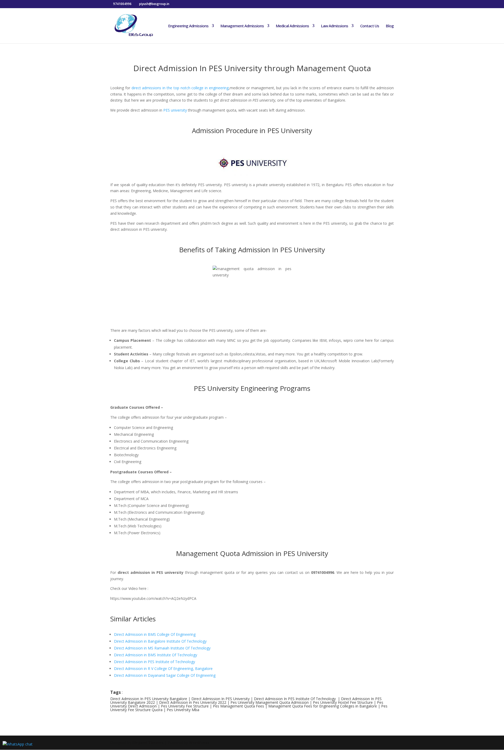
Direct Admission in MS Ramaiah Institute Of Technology (162, 648)
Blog (390, 26)
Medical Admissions (292, 26)
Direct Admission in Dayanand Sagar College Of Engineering (165, 675)
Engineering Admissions (188, 26)
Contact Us (369, 26)
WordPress (199, 742)
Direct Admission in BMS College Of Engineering (155, 634)
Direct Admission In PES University (220, 698)
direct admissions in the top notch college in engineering (180, 87)
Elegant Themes (148, 742)
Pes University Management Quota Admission (269, 702)
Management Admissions (242, 26)
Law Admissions (334, 26)
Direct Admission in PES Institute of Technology (154, 661)
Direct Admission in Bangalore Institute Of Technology (160, 641)
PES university (175, 110)
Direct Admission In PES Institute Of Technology (295, 698)
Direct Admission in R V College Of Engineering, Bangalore (163, 668)
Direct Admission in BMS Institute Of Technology (155, 654)
